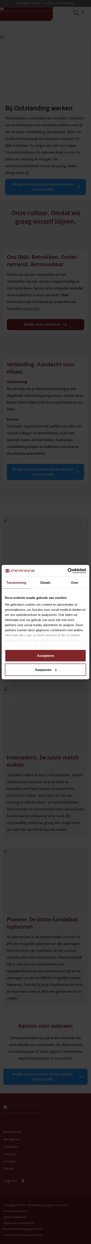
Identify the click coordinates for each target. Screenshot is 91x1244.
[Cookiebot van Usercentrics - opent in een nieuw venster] (67, 571)
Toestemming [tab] (16, 582)
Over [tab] (74, 582)
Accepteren (45, 655)
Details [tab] (45, 582)
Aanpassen (43, 669)
